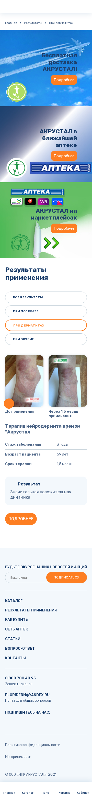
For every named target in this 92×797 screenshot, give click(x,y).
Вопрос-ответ (20, 648)
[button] (9, 403)
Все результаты (28, 297)
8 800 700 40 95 (20, 678)
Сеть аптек (16, 629)
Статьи (12, 639)
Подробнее (64, 80)
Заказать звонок (18, 684)
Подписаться (66, 577)
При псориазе (26, 311)
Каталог (13, 601)
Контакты (15, 658)
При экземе (23, 339)
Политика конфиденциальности (32, 745)
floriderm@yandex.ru (27, 695)
